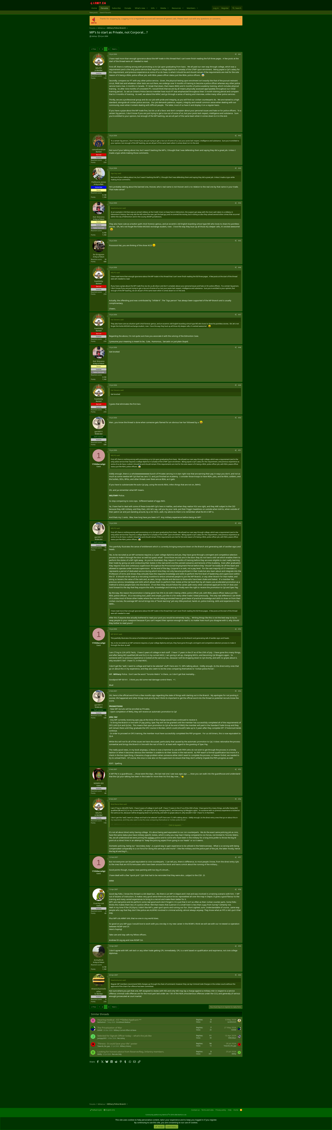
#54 (239, 691)
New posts (93, 12)
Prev (94, 49)
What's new (140, 8)
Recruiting (121, 1038)
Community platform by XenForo (166, 1115)
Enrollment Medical (123, 1022)
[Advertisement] (119, 42)
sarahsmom (231, 1022)
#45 (239, 241)
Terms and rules (207, 1110)
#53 (239, 629)
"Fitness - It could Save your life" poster (117, 1043)
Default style (97, 1110)
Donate (128, 8)
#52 (239, 523)
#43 (239, 168)
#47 (239, 315)
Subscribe (116, 8)
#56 (239, 799)
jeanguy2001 (102, 1038)
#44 (239, 203)
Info (153, 8)
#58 (239, 889)
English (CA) (110, 1110)
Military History (125, 1046)
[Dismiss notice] (240, 18)
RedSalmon (101, 1022)
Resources (176, 8)
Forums (104, 8)
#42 (239, 135)
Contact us (195, 1110)
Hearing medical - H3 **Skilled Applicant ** (119, 1019)
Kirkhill (99, 1030)
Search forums (105, 12)
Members (191, 8)
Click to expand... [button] (175, 825)
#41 (239, 54)
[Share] (235, 54)
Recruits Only (117, 1054)
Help (229, 1110)
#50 (239, 418)
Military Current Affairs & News (125, 1030)
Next (114, 49)
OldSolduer (232, 1038)
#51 (239, 450)
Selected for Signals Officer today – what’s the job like (124, 1035)
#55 (239, 769)
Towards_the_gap (103, 1046)
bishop (94, 36)
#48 (239, 347)
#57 (239, 857)
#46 (239, 267)
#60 (239, 975)
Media (163, 8)
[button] (147, 8)
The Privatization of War (109, 1027)
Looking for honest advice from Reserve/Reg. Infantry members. (130, 1051)
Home (94, 8)
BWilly (99, 1054)
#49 (239, 385)
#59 (239, 946)
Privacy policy (221, 1110)
